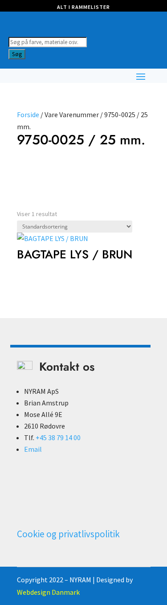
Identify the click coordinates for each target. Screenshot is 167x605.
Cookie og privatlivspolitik (68, 534)
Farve (28, 161)
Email (33, 449)
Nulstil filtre (33, 176)
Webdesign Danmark (48, 592)
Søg (17, 54)
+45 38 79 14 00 (58, 437)
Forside (28, 114)
